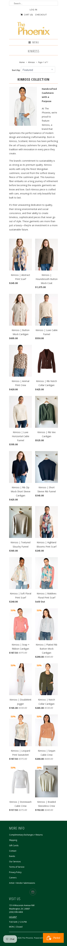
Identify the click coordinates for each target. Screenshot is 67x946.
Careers (12, 877)
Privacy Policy (15, 872)
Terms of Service (16, 867)
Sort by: (16, 70)
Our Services (15, 861)
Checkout (41, 14)
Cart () (28, 14)
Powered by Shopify (43, 938)
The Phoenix (27, 938)
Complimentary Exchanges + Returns (26, 834)
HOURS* (13, 917)
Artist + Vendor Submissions (22, 883)
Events (12, 856)
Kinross (33, 51)
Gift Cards (13, 845)
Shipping (13, 840)
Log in (33, 9)
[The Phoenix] (33, 29)
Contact (12, 850)
